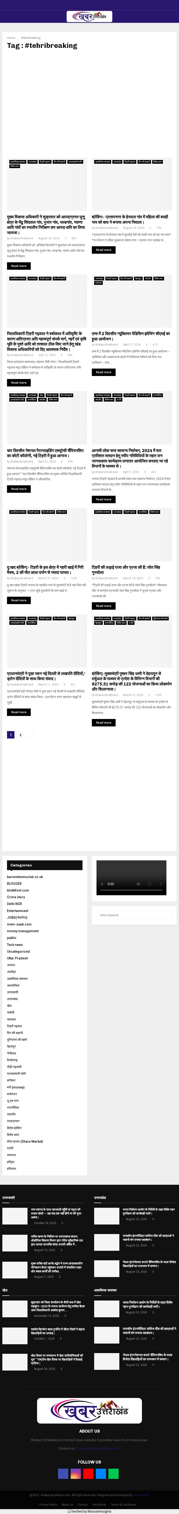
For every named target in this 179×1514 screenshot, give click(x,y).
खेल (41, 395)
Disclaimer (99, 1504)
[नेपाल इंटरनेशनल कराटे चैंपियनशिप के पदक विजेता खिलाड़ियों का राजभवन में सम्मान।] (106, 1268)
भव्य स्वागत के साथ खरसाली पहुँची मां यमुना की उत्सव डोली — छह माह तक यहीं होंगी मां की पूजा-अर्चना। (56, 1213)
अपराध (11, 965)
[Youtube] (88, 1474)
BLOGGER (14, 883)
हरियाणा (11, 1169)
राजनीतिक (32, 399)
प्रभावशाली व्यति (75, 161)
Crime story (16, 897)
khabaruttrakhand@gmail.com (98, 1448)
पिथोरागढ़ (12, 1060)
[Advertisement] (89, 103)
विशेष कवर (14, 166)
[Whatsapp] (113, 1474)
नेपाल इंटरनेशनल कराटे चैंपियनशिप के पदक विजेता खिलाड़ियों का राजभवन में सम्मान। (149, 1264)
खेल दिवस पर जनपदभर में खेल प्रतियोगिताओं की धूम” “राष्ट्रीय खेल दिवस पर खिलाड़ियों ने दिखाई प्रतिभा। (57, 1359)
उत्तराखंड (32, 161)
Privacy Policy (48, 1504)
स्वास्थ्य (98, 283)
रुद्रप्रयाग (13, 1121)
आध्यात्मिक (13, 985)
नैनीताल (11, 1053)
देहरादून (138, 278)
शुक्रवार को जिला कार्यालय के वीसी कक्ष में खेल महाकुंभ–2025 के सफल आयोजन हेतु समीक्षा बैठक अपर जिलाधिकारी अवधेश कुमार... (58, 1306)
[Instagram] (76, 1474)
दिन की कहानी (59, 161)
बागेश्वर (11, 1080)
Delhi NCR (14, 904)
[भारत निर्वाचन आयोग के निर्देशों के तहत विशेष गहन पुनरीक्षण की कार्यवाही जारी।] (106, 1216)
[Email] (101, 1474)
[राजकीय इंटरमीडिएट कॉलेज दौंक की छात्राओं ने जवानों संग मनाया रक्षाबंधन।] (106, 1242)
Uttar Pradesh (17, 958)
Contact (83, 1504)
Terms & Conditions (123, 1504)
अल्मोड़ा (11, 972)
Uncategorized (18, 951)
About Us (67, 1504)
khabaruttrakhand (21, 238)
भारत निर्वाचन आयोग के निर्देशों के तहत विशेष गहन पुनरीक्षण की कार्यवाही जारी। (149, 1211)
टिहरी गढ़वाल (45, 161)
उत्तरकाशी (12, 992)
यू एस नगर (13, 1101)
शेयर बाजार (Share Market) (25, 1141)
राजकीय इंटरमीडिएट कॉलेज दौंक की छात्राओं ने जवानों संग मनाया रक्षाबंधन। (148, 1237)
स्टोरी (119, 399)
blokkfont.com (18, 890)
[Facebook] (63, 1474)
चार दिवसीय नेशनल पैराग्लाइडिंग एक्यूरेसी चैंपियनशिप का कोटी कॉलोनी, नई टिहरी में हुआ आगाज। (45, 453)
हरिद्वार (10, 1162)
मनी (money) (16, 1087)
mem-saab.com (19, 924)
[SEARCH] (167, 915)
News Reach (141, 1495)
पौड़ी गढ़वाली (14, 1067)
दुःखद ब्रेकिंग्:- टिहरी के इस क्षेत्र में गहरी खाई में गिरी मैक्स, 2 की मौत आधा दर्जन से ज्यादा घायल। (45, 570)
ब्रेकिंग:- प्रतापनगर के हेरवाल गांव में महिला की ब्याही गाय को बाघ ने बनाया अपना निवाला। (130, 219)
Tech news (15, 945)
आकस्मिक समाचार (17, 161)
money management (22, 931)
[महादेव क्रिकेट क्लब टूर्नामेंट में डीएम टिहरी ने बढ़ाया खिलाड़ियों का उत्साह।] (15, 1336)
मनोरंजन (12, 1094)
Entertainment (17, 911)
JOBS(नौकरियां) (17, 917)
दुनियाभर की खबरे (160, 618)
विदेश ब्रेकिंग (14, 1128)
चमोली (10, 1012)
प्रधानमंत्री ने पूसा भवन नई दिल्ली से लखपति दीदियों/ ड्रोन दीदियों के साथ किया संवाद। (46, 676)
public (11, 938)
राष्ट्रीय (148, 278)
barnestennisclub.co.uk (25, 877)
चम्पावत (11, 1019)
